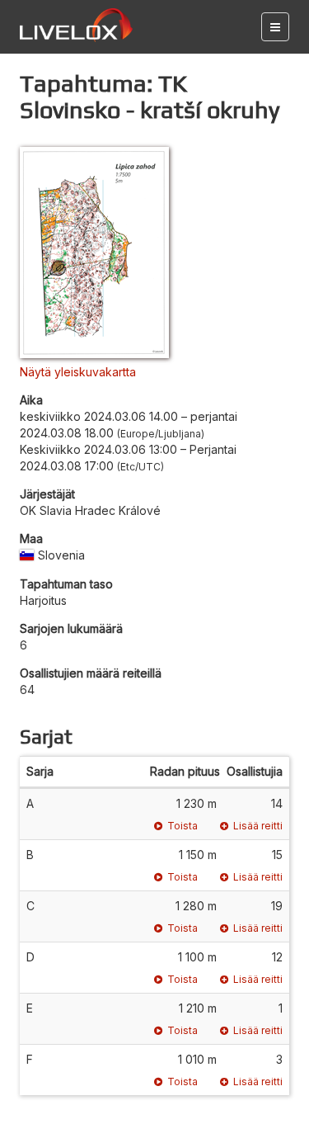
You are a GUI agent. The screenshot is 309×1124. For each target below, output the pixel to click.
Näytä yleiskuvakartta (78, 372)
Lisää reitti (258, 825)
